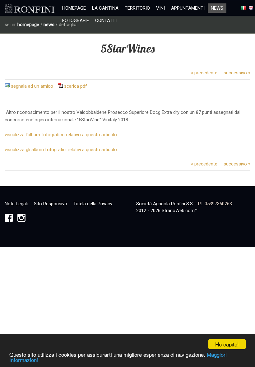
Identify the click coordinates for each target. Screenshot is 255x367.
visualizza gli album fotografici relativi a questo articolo (61, 149)
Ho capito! (227, 344)
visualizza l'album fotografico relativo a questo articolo (61, 134)
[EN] (250, 8)
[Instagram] (21, 219)
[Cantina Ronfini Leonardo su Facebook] (9, 219)
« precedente (204, 73)
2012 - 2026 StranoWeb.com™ (166, 210)
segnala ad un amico (32, 86)
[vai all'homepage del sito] (29, 9)
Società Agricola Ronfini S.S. (165, 204)
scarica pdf (75, 86)
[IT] (243, 8)
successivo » (237, 73)
